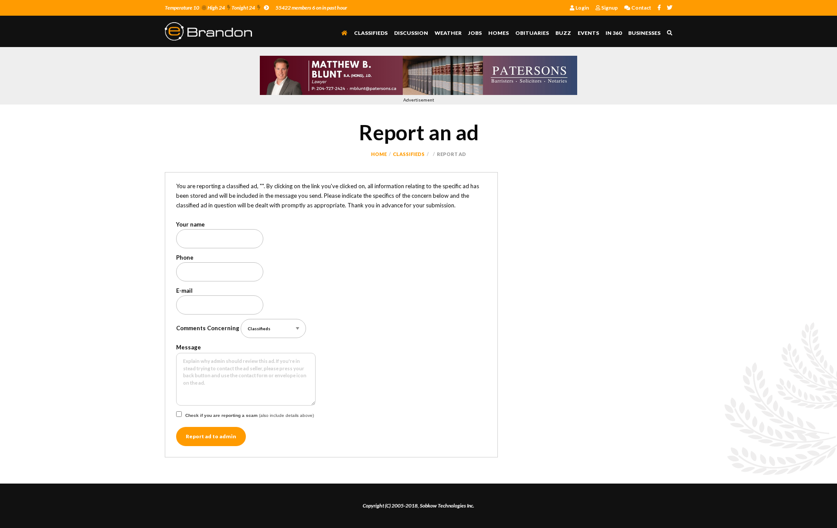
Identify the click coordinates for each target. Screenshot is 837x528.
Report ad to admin (211, 436)
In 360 (614, 33)
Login (582, 7)
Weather (448, 33)
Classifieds (371, 33)
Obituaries (532, 33)
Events (588, 33)
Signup (609, 7)
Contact (640, 7)
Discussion (411, 33)
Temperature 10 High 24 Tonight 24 (210, 7)
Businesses (644, 33)
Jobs (475, 33)
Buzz (563, 33)
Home (379, 154)
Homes (498, 33)
